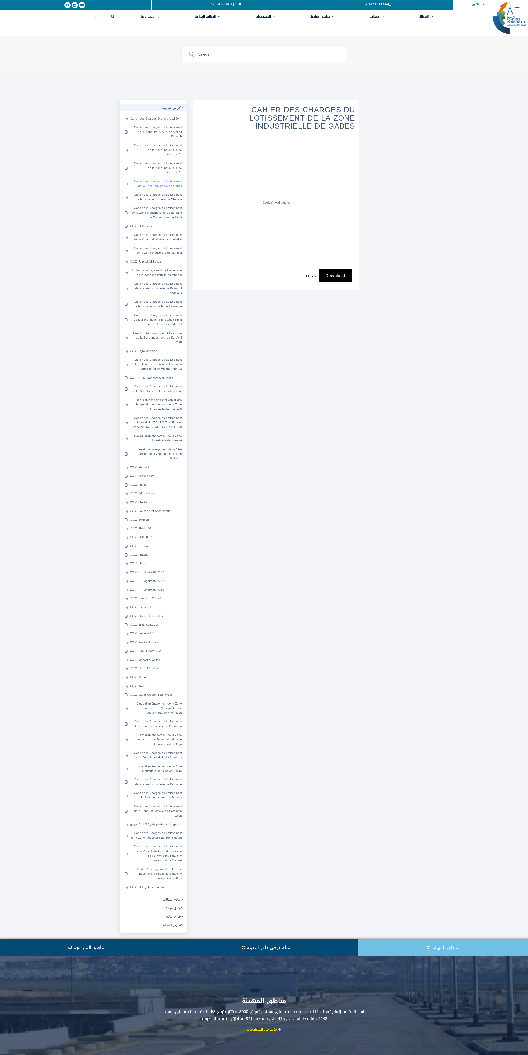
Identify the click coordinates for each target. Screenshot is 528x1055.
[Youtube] (82, 5)
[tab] (87, 947)
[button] (150, 16)
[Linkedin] (75, 5)
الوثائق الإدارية (205, 17)
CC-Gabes (312, 276)
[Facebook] (67, 5)
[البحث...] (113, 17)
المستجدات (263, 17)
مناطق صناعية (320, 17)
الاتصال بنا (148, 17)
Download (335, 275)
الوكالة (424, 17)
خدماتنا (375, 17)
